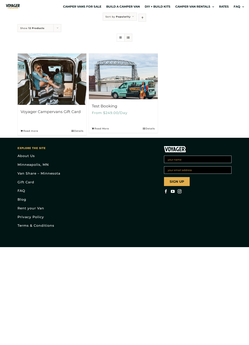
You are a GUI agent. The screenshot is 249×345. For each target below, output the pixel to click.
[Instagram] (179, 191)
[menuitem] (84, 6)
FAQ (21, 191)
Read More (102, 128)
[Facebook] (166, 191)
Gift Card (26, 182)
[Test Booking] (123, 76)
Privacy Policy (31, 217)
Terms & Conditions (36, 225)
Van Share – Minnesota (39, 173)
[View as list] (128, 37)
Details (78, 130)
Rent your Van (31, 208)
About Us (26, 156)
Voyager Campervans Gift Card (51, 111)
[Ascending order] (142, 18)
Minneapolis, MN (33, 165)
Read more (30, 130)
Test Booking (104, 106)
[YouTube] (173, 191)
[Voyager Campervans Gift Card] (52, 79)
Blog (22, 199)
